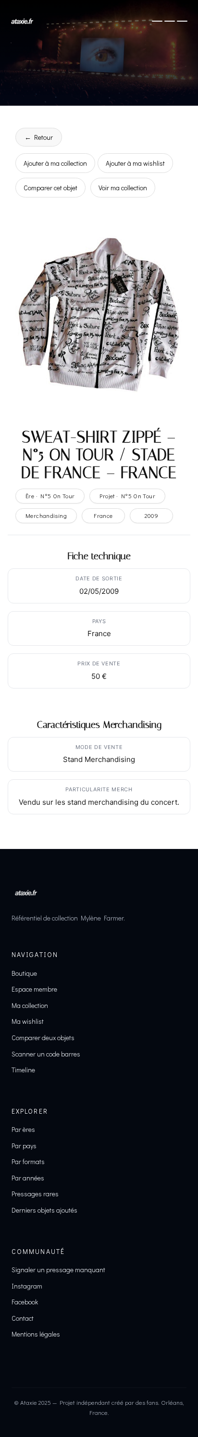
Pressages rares (35, 1193)
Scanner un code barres (46, 1053)
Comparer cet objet (50, 187)
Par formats (28, 1161)
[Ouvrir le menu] (169, 21)
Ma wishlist (28, 1021)
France (103, 515)
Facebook (25, 1301)
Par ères (23, 1129)
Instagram (27, 1285)
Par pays (24, 1145)
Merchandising (46, 515)
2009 (152, 515)
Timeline (23, 1069)
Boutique (24, 973)
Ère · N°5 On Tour (49, 496)
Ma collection (30, 1005)
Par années (28, 1177)
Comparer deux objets (43, 1037)
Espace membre (34, 989)
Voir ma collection (123, 187)
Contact (23, 1318)
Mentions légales (36, 1334)
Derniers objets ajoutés (44, 1210)
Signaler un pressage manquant (58, 1269)
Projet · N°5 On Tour (127, 496)
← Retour (39, 137)
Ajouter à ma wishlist (135, 163)
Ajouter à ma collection (55, 163)
